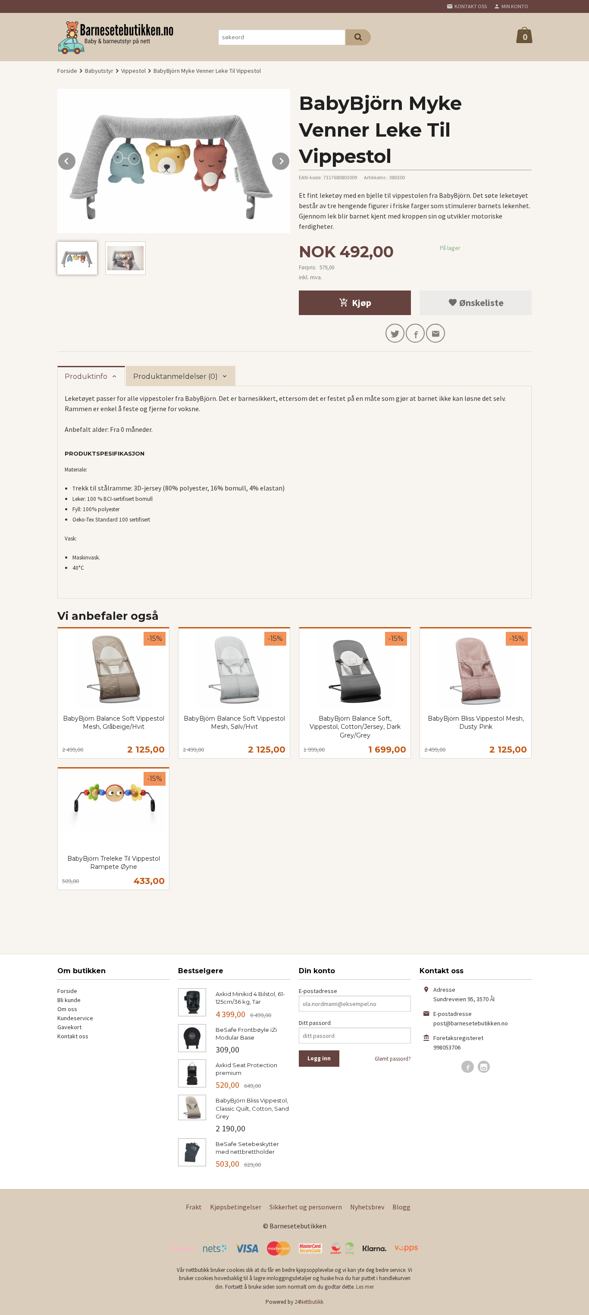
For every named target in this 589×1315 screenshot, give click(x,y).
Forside (67, 71)
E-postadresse (318, 991)
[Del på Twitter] (394, 333)
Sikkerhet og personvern (305, 1207)
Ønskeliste (480, 303)
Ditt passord (315, 1023)
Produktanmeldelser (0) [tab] (175, 376)
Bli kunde (69, 1000)
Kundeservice (75, 1018)
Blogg (401, 1207)
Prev (75, 159)
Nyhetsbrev (367, 1207)
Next (289, 159)
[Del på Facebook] (415, 333)
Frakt (194, 1207)
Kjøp (361, 303)
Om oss (67, 1009)
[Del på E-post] (435, 333)
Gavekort (69, 1027)
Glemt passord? (393, 1058)
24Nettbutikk (308, 1302)
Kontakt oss (72, 1036)
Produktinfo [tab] (86, 376)
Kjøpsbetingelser (235, 1207)
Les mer (365, 1286)
